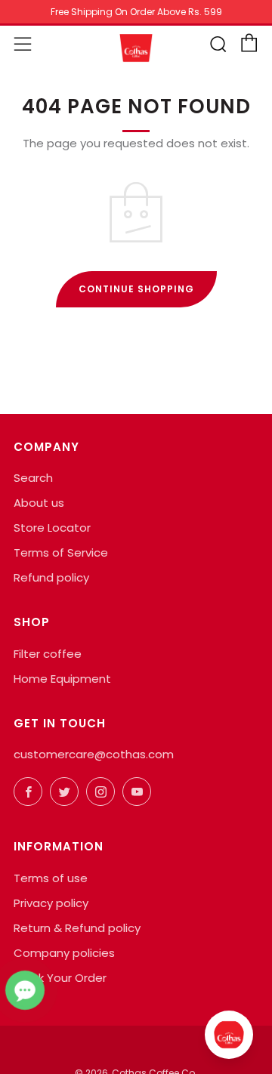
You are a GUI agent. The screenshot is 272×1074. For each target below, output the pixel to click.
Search (33, 478)
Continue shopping (136, 288)
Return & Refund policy (77, 928)
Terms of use (51, 878)
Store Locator (52, 527)
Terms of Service (61, 552)
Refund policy (51, 577)
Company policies (64, 953)
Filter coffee (48, 654)
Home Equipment (62, 679)
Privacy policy (51, 903)
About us (39, 503)
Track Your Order (60, 978)
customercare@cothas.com (94, 754)
